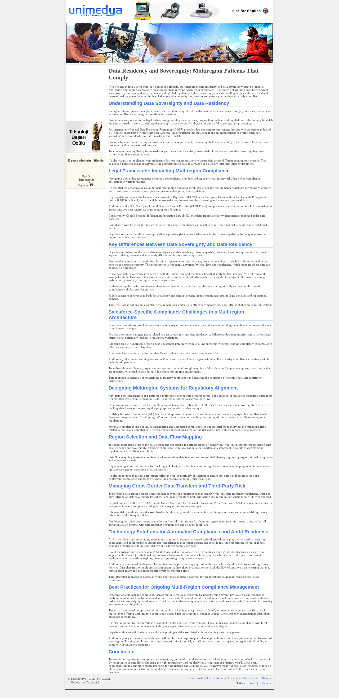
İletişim (266, 678)
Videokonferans (215, 678)
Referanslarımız (250, 678)
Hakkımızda (195, 678)
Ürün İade (264, 683)
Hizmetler (233, 678)
